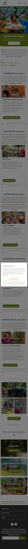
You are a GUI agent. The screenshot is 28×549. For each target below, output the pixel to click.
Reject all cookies (8, 283)
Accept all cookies (19, 283)
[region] (14, 274)
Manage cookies (14, 279)
